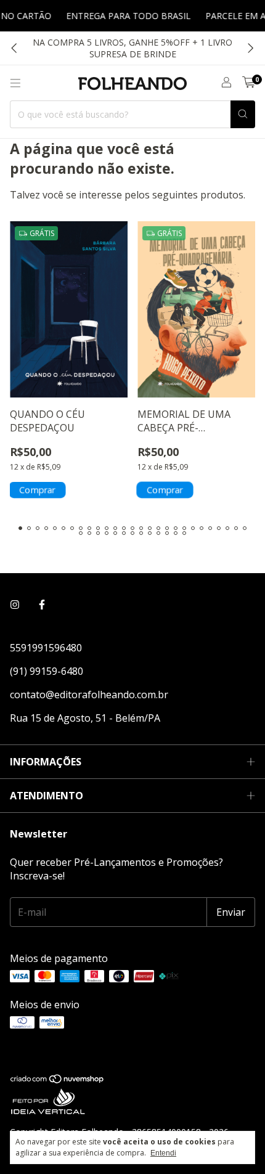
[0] (248, 83)
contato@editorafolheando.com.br (89, 694)
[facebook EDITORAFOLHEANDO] (42, 604)
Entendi (163, 1153)
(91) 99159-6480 (46, 671)
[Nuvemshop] (57, 1080)
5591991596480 (46, 647)
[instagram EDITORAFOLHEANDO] (15, 604)
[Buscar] (242, 114)
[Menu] (15, 83)
